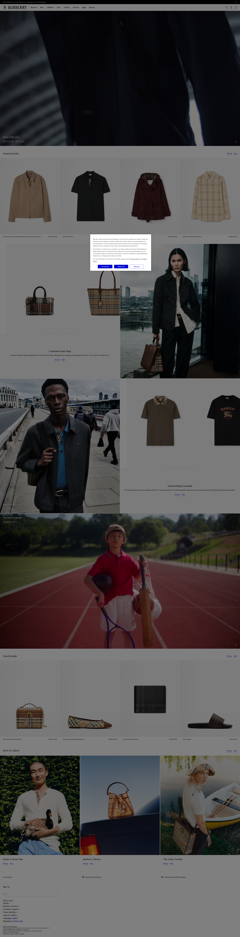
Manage (137, 266)
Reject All (121, 266)
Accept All (105, 266)
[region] (120, 252)
